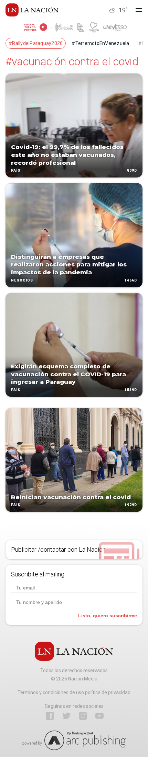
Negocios (22, 280)
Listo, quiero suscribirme (107, 615)
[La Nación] (32, 9)
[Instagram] (82, 715)
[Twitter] (66, 715)
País (15, 171)
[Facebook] (49, 715)
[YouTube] (99, 715)
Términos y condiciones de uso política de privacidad (74, 692)
